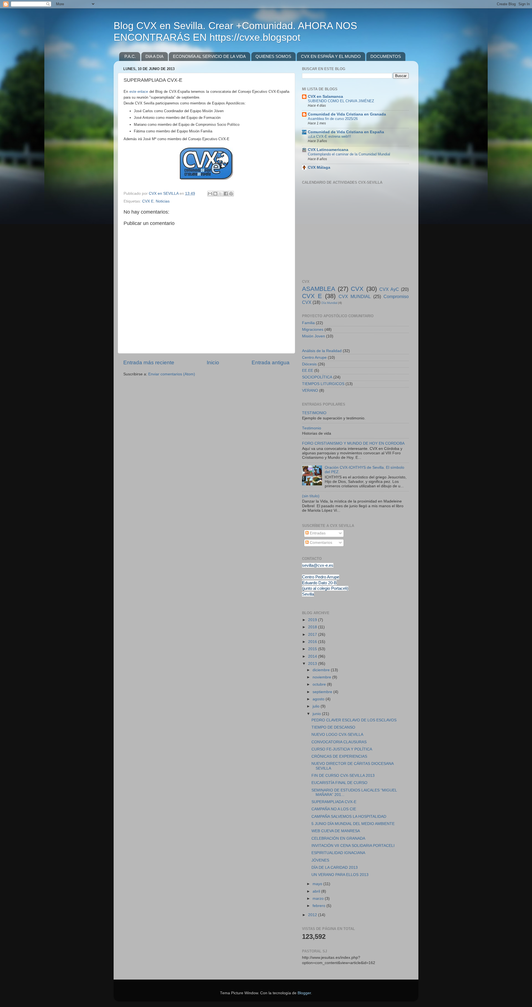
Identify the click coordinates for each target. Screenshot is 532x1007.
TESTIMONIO (314, 413)
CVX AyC (389, 289)
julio (317, 706)
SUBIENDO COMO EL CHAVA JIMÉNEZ (341, 101)
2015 (313, 649)
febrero (319, 906)
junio (317, 714)
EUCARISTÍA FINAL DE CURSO (339, 783)
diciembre (322, 670)
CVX (357, 288)
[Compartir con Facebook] (226, 193)
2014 (313, 656)
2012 (313, 915)
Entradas (317, 533)
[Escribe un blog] (215, 193)
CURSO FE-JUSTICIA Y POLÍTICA (341, 749)
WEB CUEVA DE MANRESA (335, 831)
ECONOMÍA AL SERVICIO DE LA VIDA (209, 56)
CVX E (148, 201)
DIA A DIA (154, 56)
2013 (313, 664)
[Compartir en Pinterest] (231, 193)
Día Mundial (329, 302)
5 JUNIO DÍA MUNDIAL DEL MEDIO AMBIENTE (353, 824)
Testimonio (311, 428)
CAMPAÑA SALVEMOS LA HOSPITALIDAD (348, 816)
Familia (308, 323)
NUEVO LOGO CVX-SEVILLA (337, 734)
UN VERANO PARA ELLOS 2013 (340, 875)
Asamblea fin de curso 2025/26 (333, 119)
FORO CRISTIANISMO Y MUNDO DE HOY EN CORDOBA (353, 443)
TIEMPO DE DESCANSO (333, 727)
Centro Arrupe (314, 357)
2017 (313, 634)
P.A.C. (130, 56)
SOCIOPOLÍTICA (317, 377)
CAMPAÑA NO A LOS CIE (333, 809)
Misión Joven (313, 336)
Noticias (163, 201)
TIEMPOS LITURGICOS (323, 384)
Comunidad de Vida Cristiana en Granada (347, 114)
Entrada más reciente (148, 362)
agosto (319, 699)
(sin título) (310, 496)
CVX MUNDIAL (355, 296)
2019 (313, 620)
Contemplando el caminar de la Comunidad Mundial (349, 154)
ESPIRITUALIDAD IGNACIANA (338, 853)
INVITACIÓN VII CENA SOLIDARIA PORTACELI (353, 846)
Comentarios (320, 542)
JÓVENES (320, 860)
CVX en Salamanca (325, 96)
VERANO (310, 390)
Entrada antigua (271, 362)
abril (317, 891)
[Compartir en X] (220, 193)
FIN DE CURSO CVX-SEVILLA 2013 (343, 775)
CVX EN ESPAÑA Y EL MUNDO (331, 56)
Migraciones (312, 329)
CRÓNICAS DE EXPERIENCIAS (339, 756)
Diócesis (309, 364)
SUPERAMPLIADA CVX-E (333, 802)
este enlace (138, 91)
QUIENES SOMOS (273, 56)
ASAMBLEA (318, 288)
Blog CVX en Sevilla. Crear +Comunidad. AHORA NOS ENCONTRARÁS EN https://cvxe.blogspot (235, 31)
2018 (313, 627)
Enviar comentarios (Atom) (171, 374)
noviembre (322, 677)
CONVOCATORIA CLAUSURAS (339, 742)
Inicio (213, 362)
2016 (313, 642)
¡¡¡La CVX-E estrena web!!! (329, 136)
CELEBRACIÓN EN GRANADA (338, 838)
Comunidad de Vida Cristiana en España (346, 132)
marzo (319, 898)
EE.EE (307, 370)
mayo (318, 884)
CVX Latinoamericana (328, 150)
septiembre (323, 692)
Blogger (304, 993)
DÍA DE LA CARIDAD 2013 (334, 867)
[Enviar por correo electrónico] (210, 193)
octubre (320, 684)
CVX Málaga (319, 167)
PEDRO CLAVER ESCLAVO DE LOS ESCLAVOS (354, 720)
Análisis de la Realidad (322, 351)
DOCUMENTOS (385, 56)
